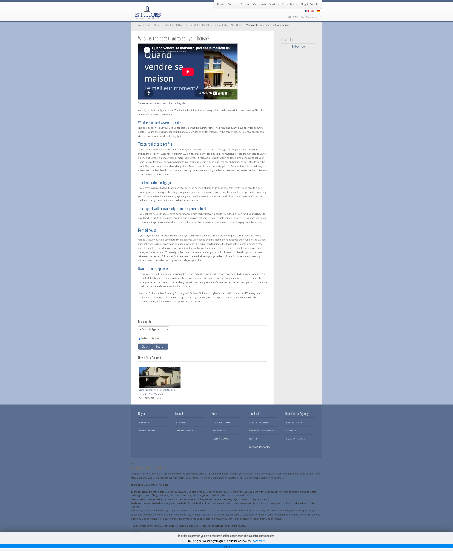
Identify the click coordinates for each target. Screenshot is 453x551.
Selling (144, 338)
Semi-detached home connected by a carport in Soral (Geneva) (157, 391)
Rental (253, 438)
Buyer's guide (147, 430)
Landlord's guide (259, 446)
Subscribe (298, 46)
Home (220, 4)
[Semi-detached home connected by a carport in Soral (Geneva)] (159, 377)
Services (274, 4)
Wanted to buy (221, 422)
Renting (155, 338)
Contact (291, 430)
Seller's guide (221, 438)
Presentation (289, 4)
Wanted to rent (258, 422)
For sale (232, 4)
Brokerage (219, 430)
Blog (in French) (309, 4)
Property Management (262, 430)
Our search (259, 4)
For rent (245, 4)
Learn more (258, 541)
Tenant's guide (184, 430)
